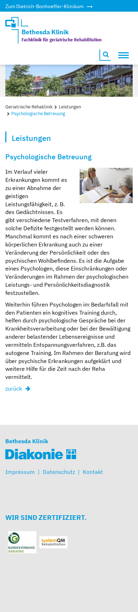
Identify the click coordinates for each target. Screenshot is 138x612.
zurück (13, 388)
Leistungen (70, 107)
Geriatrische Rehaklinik (29, 107)
